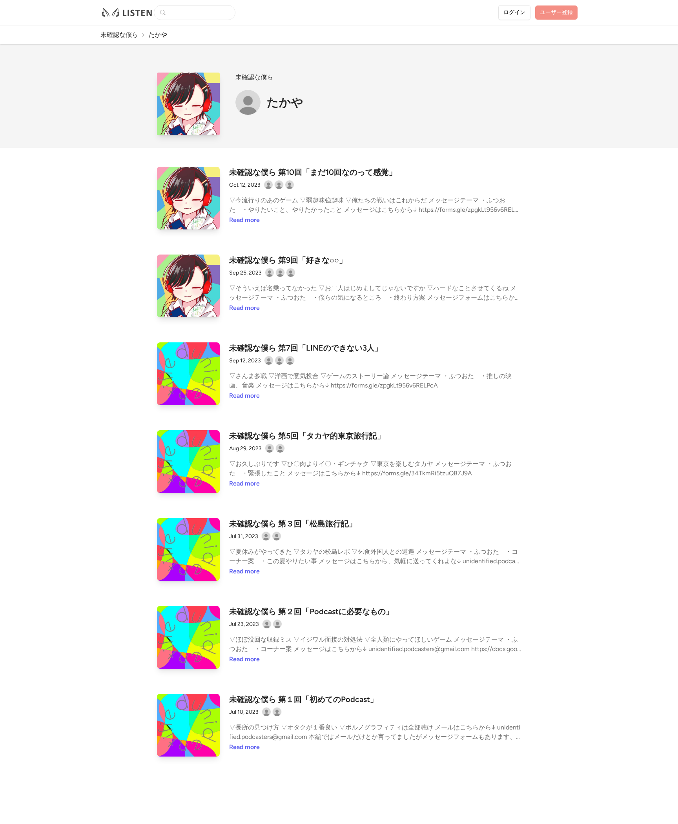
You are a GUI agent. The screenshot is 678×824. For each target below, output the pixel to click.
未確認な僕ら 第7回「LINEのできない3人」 (306, 348)
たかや (285, 102)
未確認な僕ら (119, 34)
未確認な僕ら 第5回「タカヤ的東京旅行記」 (307, 435)
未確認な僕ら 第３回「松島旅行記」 (293, 523)
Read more (244, 220)
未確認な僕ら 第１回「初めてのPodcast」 (303, 699)
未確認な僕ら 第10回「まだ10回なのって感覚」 (313, 172)
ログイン (514, 12)
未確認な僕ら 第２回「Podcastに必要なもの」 (311, 611)
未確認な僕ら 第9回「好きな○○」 (288, 260)
